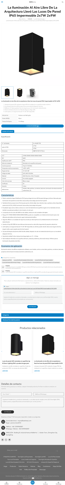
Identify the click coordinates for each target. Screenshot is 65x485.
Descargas (42, 469)
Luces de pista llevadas (54, 456)
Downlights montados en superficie (48, 459)
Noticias (32, 466)
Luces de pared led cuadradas (51, 262)
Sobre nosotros (23, 466)
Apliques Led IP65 (7, 260)
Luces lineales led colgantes (28, 459)
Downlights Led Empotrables (25, 456)
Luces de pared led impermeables (44, 260)
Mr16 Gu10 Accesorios (33, 462)
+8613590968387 (24, 429)
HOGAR (30, 19)
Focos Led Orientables (13, 459)
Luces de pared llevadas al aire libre (23, 260)
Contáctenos (46, 466)
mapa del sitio (57, 466)
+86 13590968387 (17, 426)
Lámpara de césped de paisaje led (50, 462)
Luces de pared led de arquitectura (32, 262)
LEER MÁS (5, 371)
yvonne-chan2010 (15, 423)
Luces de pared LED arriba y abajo (11, 262)
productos (13, 466)
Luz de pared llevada (39, 19)
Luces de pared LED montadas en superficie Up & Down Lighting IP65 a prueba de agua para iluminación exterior (16, 362)
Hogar (5, 466)
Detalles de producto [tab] (7, 131)
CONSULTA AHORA (31, 126)
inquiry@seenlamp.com (24, 420)
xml (20, 469)
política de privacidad (30, 469)
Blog (39, 466)
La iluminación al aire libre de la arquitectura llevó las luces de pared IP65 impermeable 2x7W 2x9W (30, 288)
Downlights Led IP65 (40, 456)
